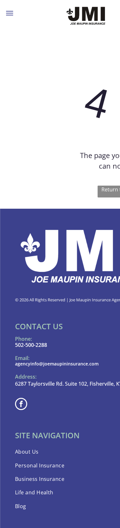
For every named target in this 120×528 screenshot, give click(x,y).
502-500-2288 (31, 344)
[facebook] (21, 405)
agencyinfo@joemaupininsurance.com (57, 364)
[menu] (9, 13)
